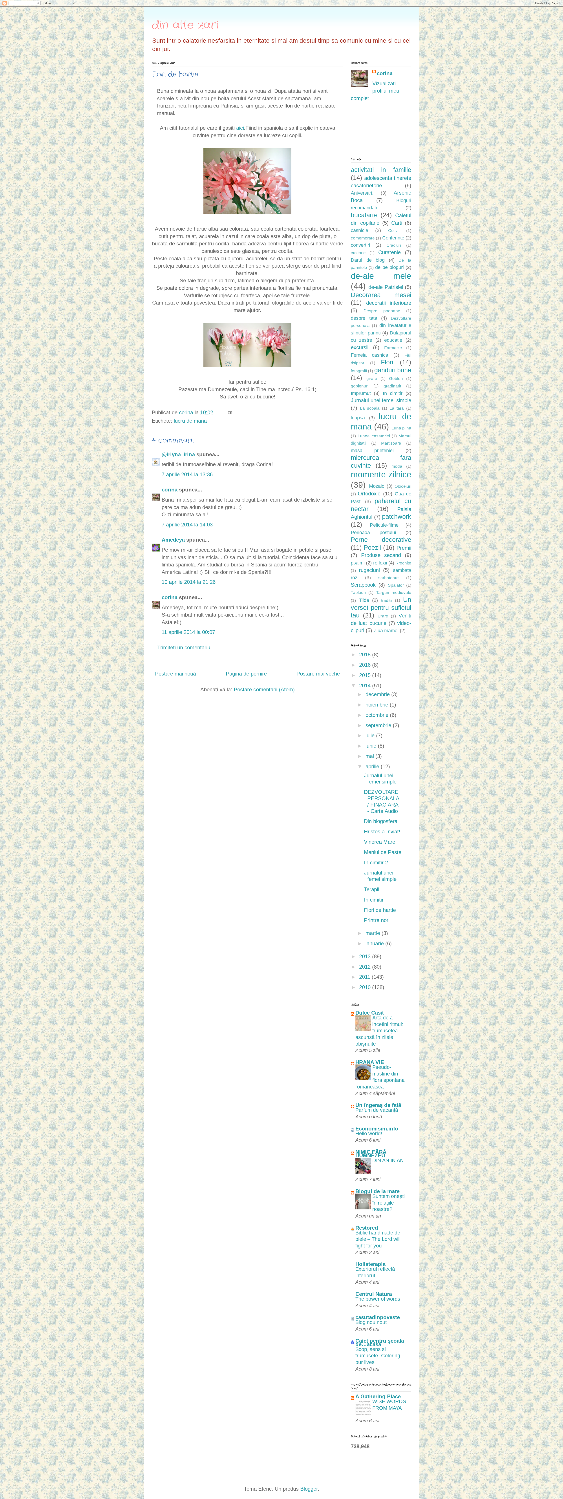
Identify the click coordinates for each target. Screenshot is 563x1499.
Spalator (396, 585)
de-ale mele (381, 276)
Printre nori (376, 920)
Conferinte (393, 238)
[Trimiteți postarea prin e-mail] (229, 412)
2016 (365, 665)
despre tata (364, 318)
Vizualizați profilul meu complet (375, 90)
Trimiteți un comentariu (183, 647)
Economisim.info (376, 1129)
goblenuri (359, 386)
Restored (366, 1228)
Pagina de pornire (246, 674)
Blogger (309, 1489)
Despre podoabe (382, 311)
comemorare (363, 238)
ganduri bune (392, 370)
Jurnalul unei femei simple (381, 400)
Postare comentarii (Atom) (264, 689)
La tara (396, 408)
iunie (372, 746)
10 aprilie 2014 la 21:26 (189, 582)
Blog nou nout (371, 1322)
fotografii (359, 371)
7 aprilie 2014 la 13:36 (187, 474)
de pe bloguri (389, 267)
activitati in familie (381, 169)
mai (370, 756)
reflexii (380, 563)
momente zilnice (381, 474)
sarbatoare (388, 577)
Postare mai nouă (175, 674)
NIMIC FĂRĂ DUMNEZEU (370, 1153)
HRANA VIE (369, 1062)
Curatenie (389, 252)
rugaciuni (369, 570)
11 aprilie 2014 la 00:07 (188, 632)
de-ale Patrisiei (385, 287)
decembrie (378, 694)
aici (240, 128)
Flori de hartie (380, 910)
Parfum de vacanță (376, 1110)
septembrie (379, 725)
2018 (365, 654)
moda (396, 466)
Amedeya (173, 540)
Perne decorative (381, 539)
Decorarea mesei (381, 294)
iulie (371, 735)
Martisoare (391, 443)
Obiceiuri (403, 486)
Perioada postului (373, 532)
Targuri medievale (393, 592)
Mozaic (376, 486)
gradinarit (392, 386)
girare (371, 378)
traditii (386, 600)
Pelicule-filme (384, 525)
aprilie (373, 766)
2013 (365, 956)
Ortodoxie (369, 494)
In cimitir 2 (376, 862)
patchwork (396, 516)
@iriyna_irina (178, 454)
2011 (365, 977)
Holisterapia (370, 1264)
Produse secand (381, 555)
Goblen (396, 378)
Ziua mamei (386, 630)
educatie (393, 340)
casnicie (359, 230)
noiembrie (378, 705)
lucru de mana (190, 421)
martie (374, 933)
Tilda (364, 600)
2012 (365, 967)
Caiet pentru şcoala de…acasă (379, 1342)
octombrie (378, 715)
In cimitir (392, 393)
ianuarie (375, 943)
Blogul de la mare (377, 1191)
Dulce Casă (369, 1013)
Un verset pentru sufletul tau (381, 607)
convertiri (360, 245)
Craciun (393, 245)
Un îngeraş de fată (378, 1105)
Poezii (372, 547)
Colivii (393, 230)
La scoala (370, 408)
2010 (365, 987)
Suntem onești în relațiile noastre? (388, 1202)
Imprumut (361, 393)
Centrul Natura (373, 1294)
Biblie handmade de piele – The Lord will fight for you (377, 1239)
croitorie (358, 252)
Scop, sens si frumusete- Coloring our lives (377, 1355)
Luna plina (401, 428)
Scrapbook (363, 585)
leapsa (358, 417)
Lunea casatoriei (374, 436)
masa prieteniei (372, 450)
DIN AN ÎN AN (388, 1160)
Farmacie (393, 347)
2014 (365, 685)
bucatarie (364, 215)
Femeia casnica (369, 355)
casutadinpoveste (377, 1317)
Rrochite (403, 563)
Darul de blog (368, 260)
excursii (359, 347)
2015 (365, 675)
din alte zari (185, 25)
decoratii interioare (388, 303)
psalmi (358, 563)
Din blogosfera (380, 821)
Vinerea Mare (379, 842)
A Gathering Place (378, 1396)
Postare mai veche (318, 674)
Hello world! (368, 1133)
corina (169, 490)
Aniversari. (362, 193)
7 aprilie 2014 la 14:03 (187, 525)
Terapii (371, 889)
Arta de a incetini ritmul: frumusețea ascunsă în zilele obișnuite (379, 1031)
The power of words (377, 1299)
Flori (387, 362)
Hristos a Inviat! (382, 831)
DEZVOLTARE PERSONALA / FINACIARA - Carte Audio (381, 801)
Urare (383, 616)
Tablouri (358, 592)
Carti (396, 223)
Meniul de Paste (382, 852)
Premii (404, 548)
